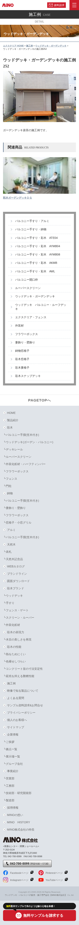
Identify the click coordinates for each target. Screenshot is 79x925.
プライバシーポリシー (21, 712)
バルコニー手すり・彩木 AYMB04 (37, 246)
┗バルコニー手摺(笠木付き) (21, 434)
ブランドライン (17, 573)
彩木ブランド (15, 588)
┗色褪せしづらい (14, 661)
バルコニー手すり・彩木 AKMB (36, 262)
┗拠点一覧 (10, 749)
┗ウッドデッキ (13, 595)
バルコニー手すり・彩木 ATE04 (36, 237)
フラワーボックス (26, 334)
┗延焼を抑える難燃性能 (18, 676)
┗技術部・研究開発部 (17, 793)
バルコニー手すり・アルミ (32, 221)
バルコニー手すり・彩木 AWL (35, 271)
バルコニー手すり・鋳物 (30, 229)
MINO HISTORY (18, 822)
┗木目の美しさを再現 (17, 639)
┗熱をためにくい (14, 654)
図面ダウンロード (18, 581)
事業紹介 (12, 771)
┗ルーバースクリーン (17, 456)
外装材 (19, 325)
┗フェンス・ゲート (16, 610)
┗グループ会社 (13, 763)
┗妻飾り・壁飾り (14, 508)
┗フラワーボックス (16, 471)
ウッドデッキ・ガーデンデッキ (35, 296)
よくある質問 (15, 698)
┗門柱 (7, 486)
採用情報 (12, 807)
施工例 (11, 683)
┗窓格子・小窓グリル (17, 522)
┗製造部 (8, 800)
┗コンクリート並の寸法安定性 (23, 668)
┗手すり (8, 603)
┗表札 (7, 551)
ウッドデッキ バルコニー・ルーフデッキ (40, 306)
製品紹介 (12, 420)
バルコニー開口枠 (26, 279)
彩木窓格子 (22, 359)
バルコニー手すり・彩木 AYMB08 (37, 254)
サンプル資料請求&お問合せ (25, 705)
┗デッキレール (13, 449)
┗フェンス (10, 478)
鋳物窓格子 (22, 350)
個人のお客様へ (17, 720)
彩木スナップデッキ (28, 376)
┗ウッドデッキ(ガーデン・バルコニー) (28, 442)
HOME (11, 412)
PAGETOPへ (39, 400)
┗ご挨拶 (8, 741)
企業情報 (12, 734)
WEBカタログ (16, 566)
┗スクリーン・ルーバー (18, 617)
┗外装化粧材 (11, 624)
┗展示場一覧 (11, 756)
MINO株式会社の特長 (20, 829)
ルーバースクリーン (28, 288)
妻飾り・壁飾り (25, 342)
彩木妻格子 (22, 367)
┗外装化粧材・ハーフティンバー (24, 464)
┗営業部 (8, 778)
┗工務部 (8, 785)
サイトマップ (15, 727)
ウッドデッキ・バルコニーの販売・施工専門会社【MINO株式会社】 (36, 895)
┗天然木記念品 (13, 559)
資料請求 (59, 4)
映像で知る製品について (22, 690)
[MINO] (8, 5)
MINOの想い (15, 815)
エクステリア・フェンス (30, 317)
